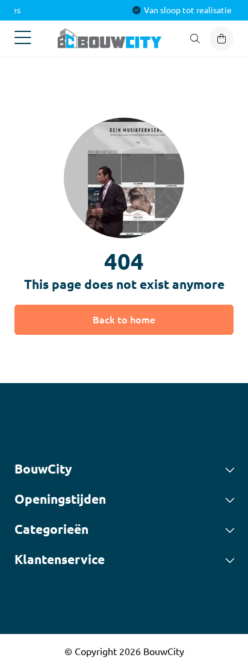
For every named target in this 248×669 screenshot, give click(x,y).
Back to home (124, 319)
